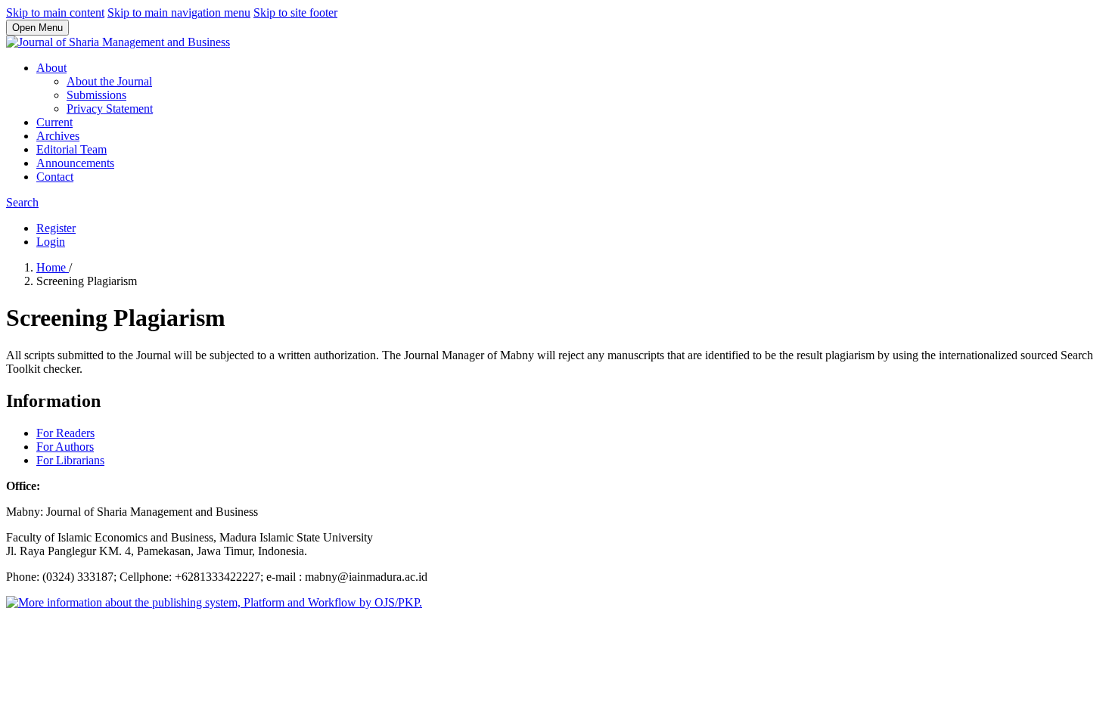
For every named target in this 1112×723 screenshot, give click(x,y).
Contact (54, 176)
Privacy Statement (110, 108)
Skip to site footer (295, 12)
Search (22, 202)
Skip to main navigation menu (178, 12)
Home (52, 267)
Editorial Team (71, 149)
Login (50, 241)
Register (56, 228)
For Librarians (70, 460)
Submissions (96, 94)
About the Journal (109, 81)
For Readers (65, 433)
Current (54, 122)
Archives (57, 135)
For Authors (65, 446)
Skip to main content (55, 12)
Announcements (75, 163)
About (51, 67)
